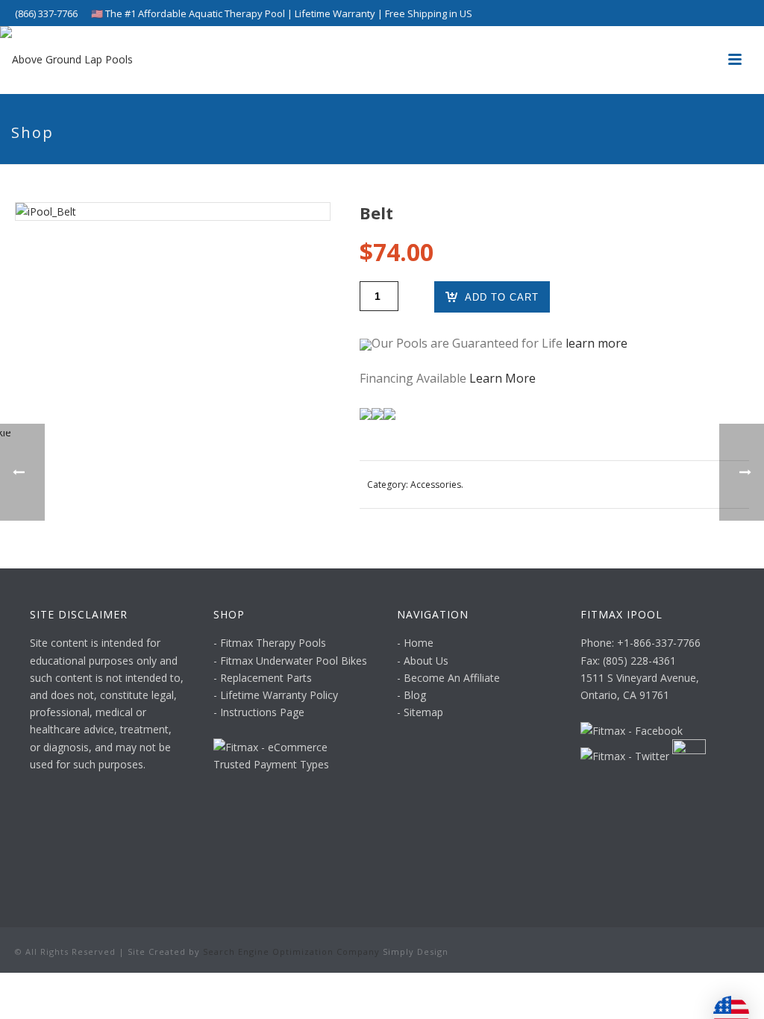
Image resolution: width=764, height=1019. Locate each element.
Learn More (502, 378)
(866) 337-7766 (46, 13)
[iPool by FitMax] (66, 59)
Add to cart (502, 297)
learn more (596, 343)
